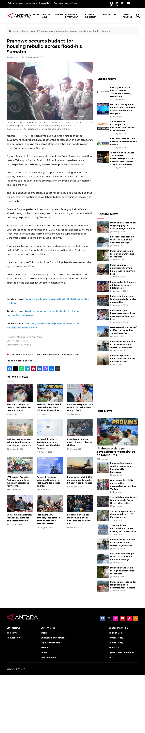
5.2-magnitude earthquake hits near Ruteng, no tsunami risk (123, 528)
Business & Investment (71, 15)
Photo (117, 14)
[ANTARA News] (19, 15)
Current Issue (47, 15)
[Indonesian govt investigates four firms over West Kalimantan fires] (103, 314)
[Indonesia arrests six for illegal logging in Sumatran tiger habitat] (103, 226)
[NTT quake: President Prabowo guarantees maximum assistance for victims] (20, 465)
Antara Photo (71, 3)
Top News (58, 3)
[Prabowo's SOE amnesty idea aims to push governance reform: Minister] (50, 503)
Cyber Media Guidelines (121, 652)
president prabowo (48, 355)
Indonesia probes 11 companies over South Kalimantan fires (122, 358)
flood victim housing (20, 361)
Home (36, 14)
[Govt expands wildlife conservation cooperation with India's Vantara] (103, 484)
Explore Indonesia (90, 15)
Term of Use (115, 633)
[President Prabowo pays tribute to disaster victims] (80, 427)
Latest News (31, 3)
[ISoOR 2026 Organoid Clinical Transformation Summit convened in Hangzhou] (103, 108)
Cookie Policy (116, 642)
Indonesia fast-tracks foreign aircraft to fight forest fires (123, 254)
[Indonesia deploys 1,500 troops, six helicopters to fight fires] (80, 393)
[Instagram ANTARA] (122, 3)
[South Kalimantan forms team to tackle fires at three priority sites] (103, 501)
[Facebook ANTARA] (111, 3)
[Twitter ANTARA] (117, 3)
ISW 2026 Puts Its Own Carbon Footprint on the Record (123, 141)
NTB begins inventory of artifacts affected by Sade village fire (123, 330)
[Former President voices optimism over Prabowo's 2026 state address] (50, 465)
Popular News (45, 3)
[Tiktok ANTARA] (111, 5)
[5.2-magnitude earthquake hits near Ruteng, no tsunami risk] (103, 529)
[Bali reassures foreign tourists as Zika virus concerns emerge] (103, 240)
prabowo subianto (22, 355)
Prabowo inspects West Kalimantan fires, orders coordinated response (19, 442)
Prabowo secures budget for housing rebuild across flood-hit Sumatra (74, 31)
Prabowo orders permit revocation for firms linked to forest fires (49, 407)
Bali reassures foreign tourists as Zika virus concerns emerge (122, 240)
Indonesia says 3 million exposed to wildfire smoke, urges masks (123, 344)
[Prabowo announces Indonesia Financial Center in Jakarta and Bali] (80, 503)
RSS (111, 657)
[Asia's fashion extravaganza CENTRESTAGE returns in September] (103, 125)
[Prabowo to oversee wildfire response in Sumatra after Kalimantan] (103, 467)
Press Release (127, 15)
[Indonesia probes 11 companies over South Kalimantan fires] (103, 359)
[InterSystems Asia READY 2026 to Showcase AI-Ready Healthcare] (103, 91)
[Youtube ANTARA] (128, 3)
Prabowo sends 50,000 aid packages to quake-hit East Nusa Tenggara (80, 480)
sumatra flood (70, 355)
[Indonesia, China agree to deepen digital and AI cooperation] (103, 300)
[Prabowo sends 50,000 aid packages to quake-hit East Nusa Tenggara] (80, 465)
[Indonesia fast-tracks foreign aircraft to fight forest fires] (103, 255)
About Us (114, 647)
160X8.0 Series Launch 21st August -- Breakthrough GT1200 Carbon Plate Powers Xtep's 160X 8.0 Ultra (122, 158)
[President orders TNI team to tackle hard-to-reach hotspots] (20, 393)
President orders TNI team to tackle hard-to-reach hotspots (19, 407)
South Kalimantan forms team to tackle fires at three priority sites (123, 500)
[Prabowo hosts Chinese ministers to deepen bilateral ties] (103, 286)
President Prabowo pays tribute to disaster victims (80, 442)
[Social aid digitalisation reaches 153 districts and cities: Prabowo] (20, 503)
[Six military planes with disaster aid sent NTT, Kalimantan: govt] (103, 515)
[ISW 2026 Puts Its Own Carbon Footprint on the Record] (103, 142)
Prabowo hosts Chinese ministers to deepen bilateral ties (123, 285)
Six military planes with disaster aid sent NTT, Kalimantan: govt (122, 514)
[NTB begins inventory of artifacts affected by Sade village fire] (103, 331)
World (59, 14)
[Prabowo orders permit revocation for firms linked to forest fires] (50, 393)
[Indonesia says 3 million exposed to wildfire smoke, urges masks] (103, 345)
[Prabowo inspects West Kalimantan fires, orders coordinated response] (20, 427)
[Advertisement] (118, 56)
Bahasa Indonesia (15, 3)
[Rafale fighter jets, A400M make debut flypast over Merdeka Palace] (50, 427)
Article (106, 14)
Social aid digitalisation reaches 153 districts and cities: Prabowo (19, 518)
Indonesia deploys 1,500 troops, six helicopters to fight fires (80, 407)
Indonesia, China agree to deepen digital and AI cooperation (123, 299)
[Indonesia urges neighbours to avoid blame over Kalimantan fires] (103, 269)
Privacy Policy (116, 638)
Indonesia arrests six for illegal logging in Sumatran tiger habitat (123, 225)
